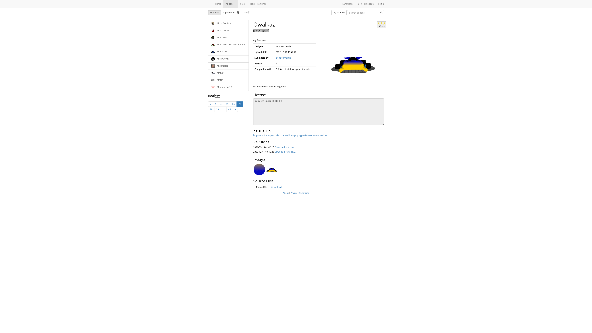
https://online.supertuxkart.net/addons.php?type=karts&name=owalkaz (290, 135)
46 (229, 109)
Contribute (304, 192)
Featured (214, 12)
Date (245, 12)
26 (233, 104)
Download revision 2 (285, 151)
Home (218, 3)
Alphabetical (230, 12)
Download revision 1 (285, 147)
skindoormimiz (283, 57)
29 (217, 109)
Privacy (294, 192)
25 (227, 104)
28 (211, 109)
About (286, 192)
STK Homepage (366, 3)
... (221, 104)
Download (276, 187)
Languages (348, 3)
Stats (242, 3)
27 (239, 104)
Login (381, 3)
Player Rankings (258, 3)
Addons (230, 3)
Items (211, 95)
